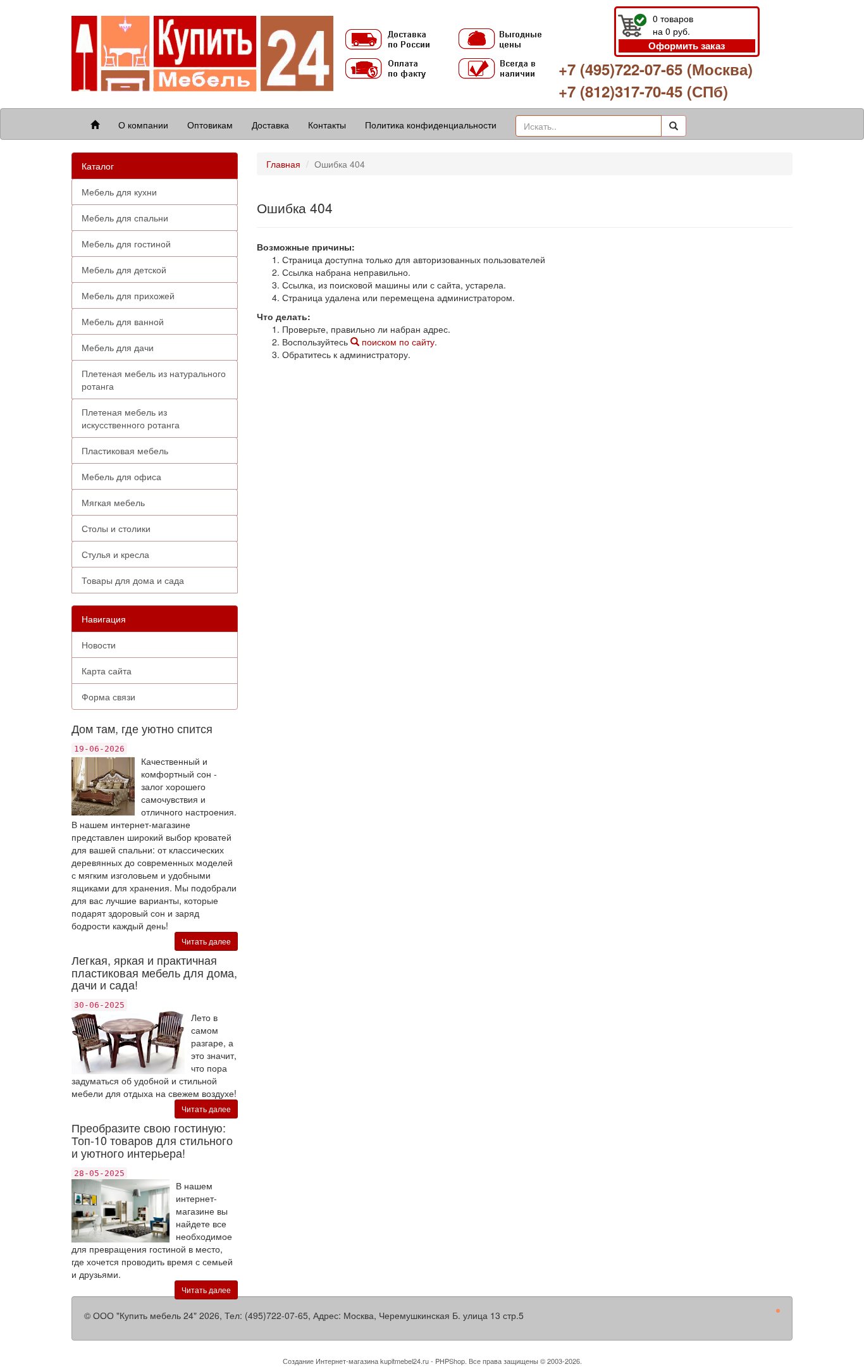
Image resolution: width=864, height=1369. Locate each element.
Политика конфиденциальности (431, 124)
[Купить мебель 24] (202, 52)
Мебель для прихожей (128, 295)
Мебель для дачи (118, 347)
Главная (283, 164)
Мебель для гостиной (126, 243)
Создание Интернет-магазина (330, 1361)
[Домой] (95, 124)
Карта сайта (107, 670)
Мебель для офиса (121, 476)
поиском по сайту (397, 341)
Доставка (270, 124)
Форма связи (108, 696)
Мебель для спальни (125, 217)
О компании (143, 124)
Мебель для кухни (119, 191)
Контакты (327, 124)
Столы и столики (116, 528)
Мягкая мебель (113, 502)
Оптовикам (210, 124)
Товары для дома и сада (133, 580)
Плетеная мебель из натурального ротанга (154, 379)
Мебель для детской (124, 269)
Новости (99, 644)
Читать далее (206, 941)
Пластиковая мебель (125, 450)
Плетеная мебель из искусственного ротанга (131, 418)
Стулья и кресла (115, 554)
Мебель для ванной (123, 321)
